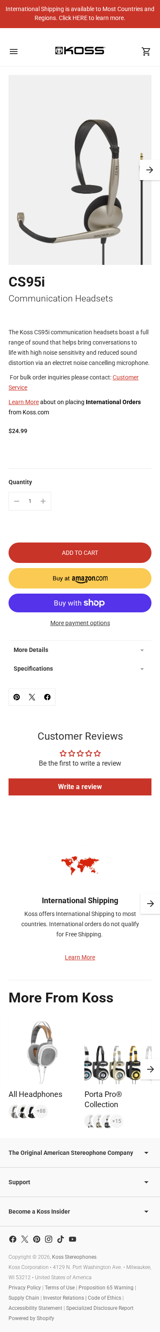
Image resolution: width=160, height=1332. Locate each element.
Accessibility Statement (35, 1308)
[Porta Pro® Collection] (118, 1050)
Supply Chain (24, 1298)
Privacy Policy (25, 1288)
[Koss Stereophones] (80, 50)
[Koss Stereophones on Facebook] (13, 1239)
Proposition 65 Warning (106, 1288)
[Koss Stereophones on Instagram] (48, 1239)
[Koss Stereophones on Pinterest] (36, 1239)
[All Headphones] (42, 1050)
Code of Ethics (104, 1298)
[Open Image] (80, 170)
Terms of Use (60, 1288)
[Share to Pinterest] (16, 697)
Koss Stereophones (74, 1257)
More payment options (80, 623)
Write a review (80, 787)
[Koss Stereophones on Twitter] (24, 1239)
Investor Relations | (65, 1298)
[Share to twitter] (32, 697)
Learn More (24, 402)
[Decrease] (16, 501)
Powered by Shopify (31, 1318)
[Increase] (43, 501)
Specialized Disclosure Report (100, 1308)
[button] (150, 170)
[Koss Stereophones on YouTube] (72, 1239)
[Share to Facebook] (47, 697)
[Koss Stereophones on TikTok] (60, 1239)
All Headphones (35, 1094)
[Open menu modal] (13, 51)
